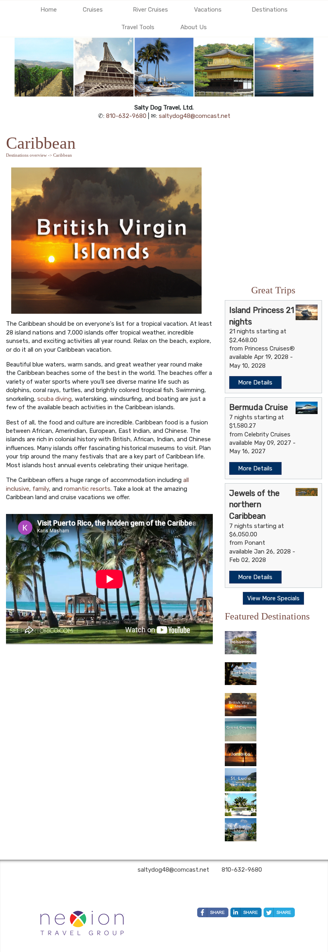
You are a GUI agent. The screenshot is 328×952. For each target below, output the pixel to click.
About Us (193, 27)
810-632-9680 (126, 115)
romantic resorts (87, 488)
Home (48, 9)
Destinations (270, 9)
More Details (255, 382)
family (40, 488)
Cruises (93, 9)
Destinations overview (26, 155)
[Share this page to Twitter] (279, 912)
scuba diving (54, 398)
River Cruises (150, 9)
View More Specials (273, 598)
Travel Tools (137, 27)
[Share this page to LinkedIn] (246, 912)
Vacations (208, 9)
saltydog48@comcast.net (194, 115)
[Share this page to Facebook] (212, 912)
